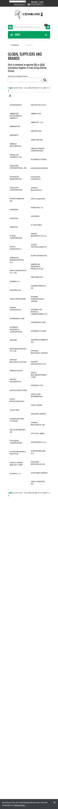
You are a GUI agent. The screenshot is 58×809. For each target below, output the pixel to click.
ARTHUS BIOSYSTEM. (18, 390)
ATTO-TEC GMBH (37, 434)
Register (34, 2)
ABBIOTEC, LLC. (37, 122)
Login (41, 2)
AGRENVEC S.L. (37, 208)
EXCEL (42, 64)
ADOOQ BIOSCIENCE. (39, 168)
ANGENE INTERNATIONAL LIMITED (37, 299)
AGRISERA (14, 210)
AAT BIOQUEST (16, 105)
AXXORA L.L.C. (16, 474)
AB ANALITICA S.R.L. (39, 105)
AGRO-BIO (14, 218)
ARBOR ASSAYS (16, 371)
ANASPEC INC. (16, 290)
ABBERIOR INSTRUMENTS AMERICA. (16, 116)
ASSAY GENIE (36, 405)
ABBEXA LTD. (36, 114)
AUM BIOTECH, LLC (39, 442)
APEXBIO (13, 340)
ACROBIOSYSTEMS (39, 160)
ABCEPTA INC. (36, 131)
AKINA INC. (14, 227)
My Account (18, 5)
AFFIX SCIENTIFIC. (38, 199)
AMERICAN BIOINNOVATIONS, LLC (17, 260)
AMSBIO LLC (15, 282)
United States (36, 4)
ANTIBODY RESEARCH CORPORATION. (16, 329)
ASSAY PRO (14, 410)
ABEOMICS (14, 135)
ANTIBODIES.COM (17, 319)
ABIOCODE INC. (37, 140)
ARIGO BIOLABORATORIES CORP (39, 375)
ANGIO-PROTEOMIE (18, 299)
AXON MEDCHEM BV (39, 473)
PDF (36, 64)
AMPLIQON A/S (37, 277)
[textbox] (25, 27)
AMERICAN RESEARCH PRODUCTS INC (37, 266)
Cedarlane (15, 45)
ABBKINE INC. (15, 126)
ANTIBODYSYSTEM (38, 331)
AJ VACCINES (36, 225)
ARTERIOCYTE (37, 386)
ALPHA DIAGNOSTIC (39, 256)
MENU (17, 34)
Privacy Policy (19, 805)
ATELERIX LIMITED (38, 414)
